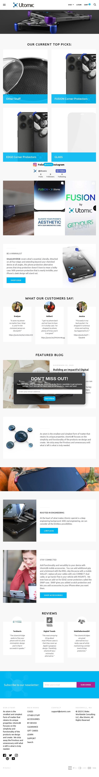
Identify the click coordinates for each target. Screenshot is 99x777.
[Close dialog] (83, 374)
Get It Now (49, 399)
